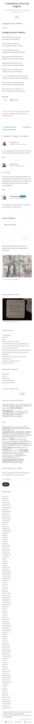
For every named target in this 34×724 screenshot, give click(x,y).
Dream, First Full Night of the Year (11, 361)
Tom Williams (7, 457)
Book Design (23, 404)
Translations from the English (17, 5)
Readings (13, 413)
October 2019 (5, 552)
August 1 (4, 376)
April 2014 (4, 692)
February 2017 (6, 619)
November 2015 (6, 651)
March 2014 (5, 695)
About (3, 339)
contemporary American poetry (16, 431)
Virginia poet (19, 461)
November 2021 (6, 520)
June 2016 (4, 636)
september (5, 452)
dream (28, 433)
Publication (5, 413)
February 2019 (6, 567)
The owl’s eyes (6, 378)
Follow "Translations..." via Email (12, 468)
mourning (23, 113)
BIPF (16, 404)
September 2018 (6, 578)
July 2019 (4, 559)
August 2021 (5, 522)
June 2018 (4, 584)
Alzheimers (7, 427)
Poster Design (18, 411)
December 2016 (6, 623)
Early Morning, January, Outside (10, 341)
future (26, 436)
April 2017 (4, 615)
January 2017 (5, 621)
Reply (3, 157)
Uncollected (18, 416)
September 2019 (6, 554)
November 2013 (6, 703)
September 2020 (6, 530)
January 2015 (5, 673)
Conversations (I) (6, 335)
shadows (10, 452)
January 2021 (5, 526)
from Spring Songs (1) (8, 363)
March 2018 (5, 591)
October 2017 (5, 602)
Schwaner (24, 449)
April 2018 (4, 589)
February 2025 (6, 502)
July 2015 (4, 660)
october (23, 447)
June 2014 (4, 688)
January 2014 (5, 699)
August (14, 426)
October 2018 (5, 576)
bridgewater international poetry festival (16, 428)
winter (21, 462)
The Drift (20, 413)
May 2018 (4, 587)
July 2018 (4, 582)
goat (4, 439)
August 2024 (5, 509)
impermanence (15, 441)
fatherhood (12, 113)
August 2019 (5, 556)
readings (16, 450)
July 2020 (4, 535)
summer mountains (7, 455)
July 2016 (4, 634)
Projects (25, 411)
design (19, 433)
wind (17, 462)
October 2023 (5, 513)
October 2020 (5, 528)
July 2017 (4, 608)
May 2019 (4, 563)
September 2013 (6, 708)
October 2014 (5, 679)
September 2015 (6, 656)
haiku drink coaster (21, 439)
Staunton (5, 453)
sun (14, 455)
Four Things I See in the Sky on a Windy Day (14, 356)
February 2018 (6, 593)
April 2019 (4, 565)
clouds (11, 430)
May (31, 443)
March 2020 (5, 543)
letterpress (7, 443)
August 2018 (5, 580)
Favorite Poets (19, 406)
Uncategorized (8, 416)
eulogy (7, 113)
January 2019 (5, 569)
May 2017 (4, 613)
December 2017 (6, 597)
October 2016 (5, 628)
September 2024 (6, 507)
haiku (12, 438)
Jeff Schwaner (14, 196)
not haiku (7, 447)
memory (13, 445)
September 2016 (6, 630)
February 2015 (6, 671)
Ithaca (22, 441)
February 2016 (6, 645)
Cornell (5, 433)
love (24, 443)
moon (26, 445)
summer (20, 453)
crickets (10, 433)
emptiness (20, 435)
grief (7, 439)
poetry (6, 449)
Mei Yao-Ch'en (5, 445)
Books (12, 406)
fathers (18, 113)
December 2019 (6, 550)
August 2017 (5, 606)
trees (15, 457)
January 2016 (5, 647)
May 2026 (4, 496)
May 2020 (4, 539)
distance (23, 433)
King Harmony (6, 374)
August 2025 (5, 498)
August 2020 (5, 533)
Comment (25, 238)
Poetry (17, 111)
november (17, 447)
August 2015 (5, 658)
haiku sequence (6, 441)
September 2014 (6, 682)
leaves (29, 441)
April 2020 (4, 541)
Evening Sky (5, 337)
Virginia (14, 461)
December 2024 (6, 505)
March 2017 (5, 617)
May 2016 (4, 638)
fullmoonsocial (8, 436)
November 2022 (6, 518)
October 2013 (5, 705)
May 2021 (4, 524)
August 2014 (5, 684)
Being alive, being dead (8, 382)
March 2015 (5, 669)
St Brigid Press (13, 453)
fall (24, 435)
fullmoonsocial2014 (19, 436)
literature (17, 443)
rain (12, 450)
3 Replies (4, 28)
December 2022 (6, 515)
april (11, 427)
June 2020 (4, 537)
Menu (17, 16)
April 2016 (4, 641)
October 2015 (5, 654)
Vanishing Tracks (7, 461)
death (14, 433)
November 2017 (6, 600)
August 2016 (5, 632)
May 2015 (4, 664)
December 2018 (6, 572)
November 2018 (6, 574)
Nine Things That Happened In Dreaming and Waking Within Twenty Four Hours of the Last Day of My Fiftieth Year (16, 352)
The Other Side (6, 358)
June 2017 (4, 610)
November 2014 (6, 677)
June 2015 (4, 662)
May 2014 (4, 690)
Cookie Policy (9, 717)
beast (22, 426)
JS (26, 440)
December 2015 (6, 649)
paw (27, 447)
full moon (28, 435)
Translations (18, 414)
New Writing (16, 407)
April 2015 (4, 667)
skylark (14, 452)
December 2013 (6, 701)
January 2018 (5, 595)
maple (27, 443)
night (30, 445)
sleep (18, 452)
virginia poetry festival (9, 462)
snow (21, 452)
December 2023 (6, 511)
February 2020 (6, 546)
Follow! (6, 484)
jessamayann (14, 164)
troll (18, 457)
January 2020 (5, 548)
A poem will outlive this (8, 380)
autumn (19, 427)
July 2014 (4, 686)
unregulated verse (13, 459)
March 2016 (5, 643)
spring (25, 451)
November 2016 (6, 625)
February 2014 (6, 697)
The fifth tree (27, 127)
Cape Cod (6, 430)
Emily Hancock (13, 435)
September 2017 (6, 604)
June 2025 (4, 500)
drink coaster (5, 435)
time (25, 455)
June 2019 (4, 561)
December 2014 (6, 675)
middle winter (20, 445)
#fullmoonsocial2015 (8, 404)
